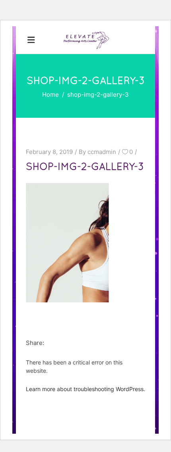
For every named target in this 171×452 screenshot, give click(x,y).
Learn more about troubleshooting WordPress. (85, 389)
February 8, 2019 (49, 152)
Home (50, 94)
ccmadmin (101, 152)
